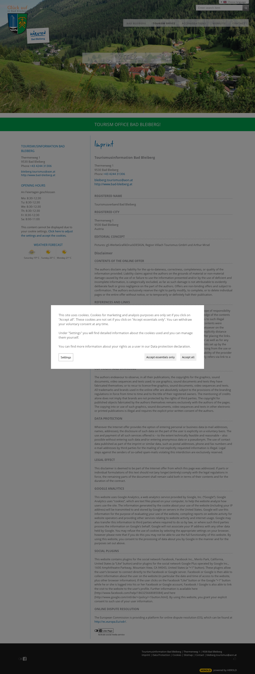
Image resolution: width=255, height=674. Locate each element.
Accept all (188, 357)
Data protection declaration (170, 346)
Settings (66, 357)
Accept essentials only (160, 357)
